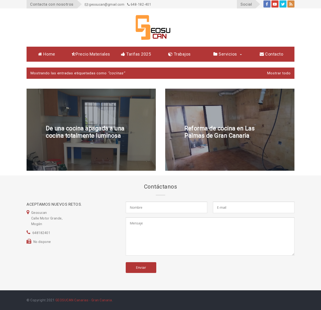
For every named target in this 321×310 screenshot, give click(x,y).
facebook (266, 4)
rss (290, 4)
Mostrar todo (279, 73)
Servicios (227, 54)
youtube (274, 4)
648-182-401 (140, 4)
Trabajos (181, 54)
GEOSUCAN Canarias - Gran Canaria (83, 300)
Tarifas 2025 (138, 54)
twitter (282, 4)
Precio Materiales (93, 54)
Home (48, 54)
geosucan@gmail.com (106, 4)
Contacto (273, 54)
